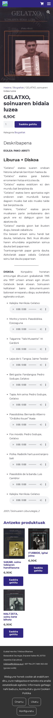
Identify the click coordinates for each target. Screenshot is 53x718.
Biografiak (18, 87)
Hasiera (7, 87)
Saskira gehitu (28, 124)
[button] (49, 3)
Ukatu (34, 701)
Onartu (19, 701)
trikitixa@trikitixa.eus (13, 664)
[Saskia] (42, 3)
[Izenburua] (5, 3)
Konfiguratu (26, 711)
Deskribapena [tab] (18, 143)
